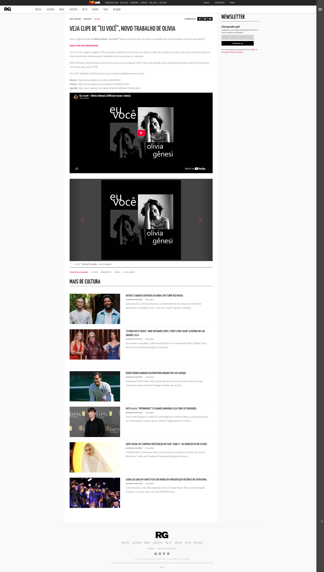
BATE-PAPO (219, 3)
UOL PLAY (153, 3)
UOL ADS (162, 3)
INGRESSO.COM (111, 3)
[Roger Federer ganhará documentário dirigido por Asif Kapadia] (95, 400)
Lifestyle (73, 9)
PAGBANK (134, 3)
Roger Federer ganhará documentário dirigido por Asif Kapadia (156, 373)
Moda (61, 9)
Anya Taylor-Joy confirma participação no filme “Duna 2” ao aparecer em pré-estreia (166, 444)
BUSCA (206, 3)
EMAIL (232, 3)
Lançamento (106, 272)
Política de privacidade (166, 549)
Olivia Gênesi (129, 272)
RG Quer (116, 9)
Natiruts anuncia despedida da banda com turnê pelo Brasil (154, 295)
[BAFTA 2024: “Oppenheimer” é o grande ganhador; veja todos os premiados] (95, 436)
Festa (105, 9)
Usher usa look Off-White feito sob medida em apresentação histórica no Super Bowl (166, 479)
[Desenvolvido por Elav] (162, 568)
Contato (151, 549)
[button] (206, 220)
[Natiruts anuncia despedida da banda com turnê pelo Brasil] (95, 323)
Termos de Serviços (237, 52)
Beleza (38, 9)
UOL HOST (124, 3)
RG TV (85, 9)
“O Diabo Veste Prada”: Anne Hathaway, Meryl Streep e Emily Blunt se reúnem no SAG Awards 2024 (165, 333)
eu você (94, 272)
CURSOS (143, 3)
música (117, 272)
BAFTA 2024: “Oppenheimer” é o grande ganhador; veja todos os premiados (161, 408)
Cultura (50, 9)
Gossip (95, 9)
